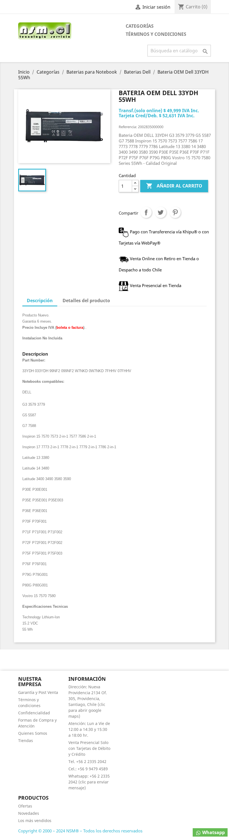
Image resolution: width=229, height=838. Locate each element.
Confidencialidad (34, 712)
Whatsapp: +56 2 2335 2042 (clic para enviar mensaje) (89, 781)
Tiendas (25, 740)
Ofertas (25, 806)
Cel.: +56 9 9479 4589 (88, 768)
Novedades (28, 813)
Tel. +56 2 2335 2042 (87, 761)
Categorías (140, 26)
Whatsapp (213, 832)
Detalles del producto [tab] (86, 300)
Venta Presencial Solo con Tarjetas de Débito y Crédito (89, 748)
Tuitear (160, 212)
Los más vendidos (34, 820)
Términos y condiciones (156, 34)
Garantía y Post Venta (38, 692)
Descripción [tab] (40, 300)
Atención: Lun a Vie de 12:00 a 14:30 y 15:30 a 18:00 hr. (89, 729)
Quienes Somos (32, 733)
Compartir (146, 212)
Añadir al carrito (174, 185)
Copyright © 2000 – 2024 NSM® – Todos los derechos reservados (80, 831)
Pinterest (175, 212)
